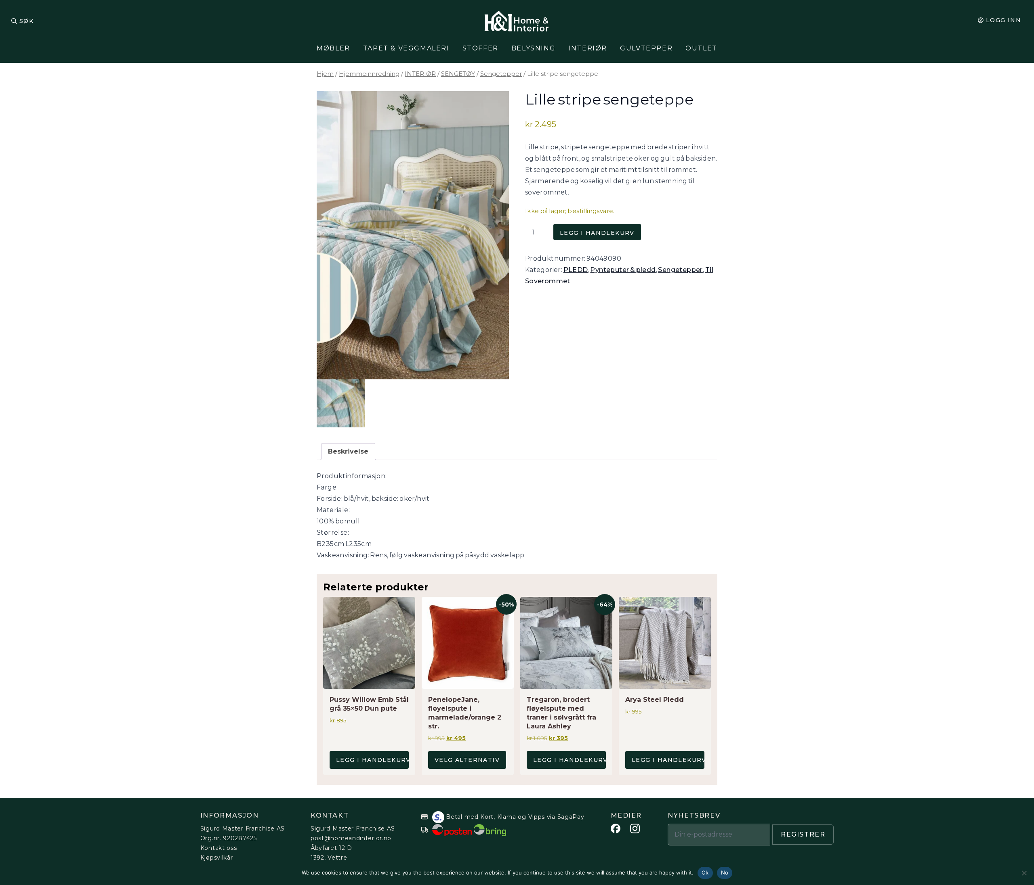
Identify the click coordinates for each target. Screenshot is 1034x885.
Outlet (701, 48)
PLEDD (575, 270)
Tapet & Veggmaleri (406, 48)
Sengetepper (501, 73)
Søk (26, 21)
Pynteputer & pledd (623, 270)
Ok (705, 872)
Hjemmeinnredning (369, 73)
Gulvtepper (646, 48)
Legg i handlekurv (597, 232)
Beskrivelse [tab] (348, 451)
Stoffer (480, 48)
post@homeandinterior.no (351, 838)
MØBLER (333, 48)
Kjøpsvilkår (216, 857)
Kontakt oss (218, 848)
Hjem (325, 73)
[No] (1024, 873)
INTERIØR (420, 73)
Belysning (533, 48)
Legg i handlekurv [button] (372, 760)
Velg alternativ (467, 760)
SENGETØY (458, 73)
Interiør (587, 48)
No (725, 872)
